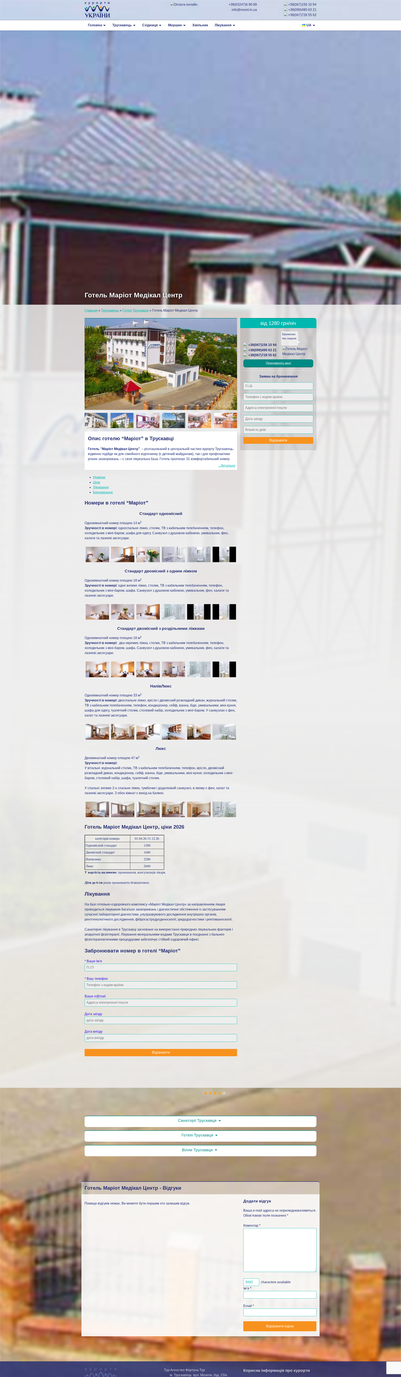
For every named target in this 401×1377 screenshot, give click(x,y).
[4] (219, 1093)
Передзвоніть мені (278, 363)
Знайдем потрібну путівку (287, 338)
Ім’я (246, 1288)
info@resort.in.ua (244, 9)
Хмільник (200, 25)
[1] (206, 1093)
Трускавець (122, 25)
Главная (91, 310)
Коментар (251, 1225)
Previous (92, 417)
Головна (95, 25)
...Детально (226, 465)
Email (247, 1306)
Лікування (223, 25)
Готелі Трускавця (135, 310)
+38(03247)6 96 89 (243, 4)
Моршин (175, 25)
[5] (224, 1093)
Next (228, 417)
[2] (210, 1093)
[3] (215, 1093)
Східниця (150, 25)
